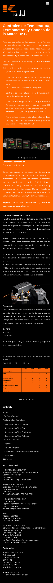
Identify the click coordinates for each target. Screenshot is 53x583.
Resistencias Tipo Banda (16, 424)
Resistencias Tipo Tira (15, 428)
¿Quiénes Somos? (11, 416)
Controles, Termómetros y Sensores (22, 452)
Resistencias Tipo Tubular (17, 436)
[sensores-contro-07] (24, 158)
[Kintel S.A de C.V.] (14, 15)
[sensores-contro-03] (27, 158)
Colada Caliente (12, 448)
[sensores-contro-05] (32, 158)
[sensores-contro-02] (21, 158)
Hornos (8, 444)
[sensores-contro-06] (35, 158)
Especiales (10, 455)
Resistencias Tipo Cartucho (18, 432)
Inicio (5, 412)
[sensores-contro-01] (18, 158)
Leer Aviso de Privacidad (16, 575)
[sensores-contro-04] (30, 158)
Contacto (7, 459)
